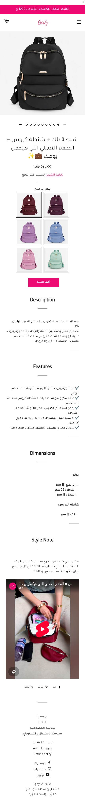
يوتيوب (40, 775)
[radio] (29, 205)
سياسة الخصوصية (42, 728)
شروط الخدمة (42, 748)
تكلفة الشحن (54, 175)
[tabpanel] (42, 72)
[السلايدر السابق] (64, 124)
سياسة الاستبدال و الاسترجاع (42, 734)
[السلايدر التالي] (20, 124)
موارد (32, 794)
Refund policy (42, 754)
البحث (42, 722)
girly (37, 784)
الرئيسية (42, 716)
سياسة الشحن (43, 743)
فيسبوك (40, 763)
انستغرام (40, 769)
